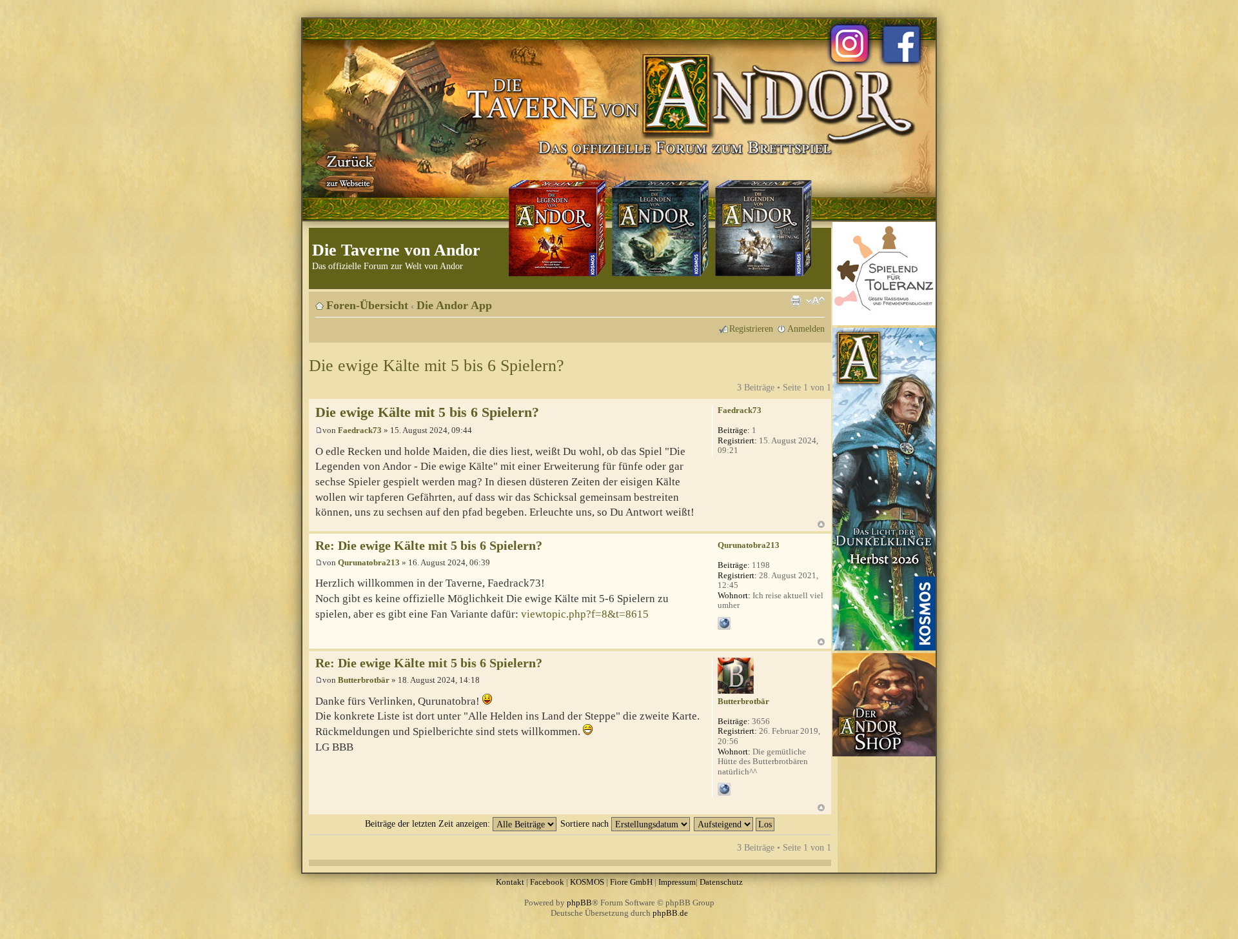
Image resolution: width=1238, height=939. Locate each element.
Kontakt (510, 882)
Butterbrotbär (363, 680)
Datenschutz (721, 882)
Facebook (547, 882)
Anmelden (806, 328)
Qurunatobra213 (369, 562)
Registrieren (751, 328)
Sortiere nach (585, 823)
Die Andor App (454, 305)
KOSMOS (587, 882)
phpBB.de (670, 913)
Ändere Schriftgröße (815, 301)
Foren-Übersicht (367, 305)
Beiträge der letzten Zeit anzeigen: (429, 823)
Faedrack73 (360, 430)
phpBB (579, 902)
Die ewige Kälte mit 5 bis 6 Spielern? (436, 365)
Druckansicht (796, 301)
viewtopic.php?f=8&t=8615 (585, 614)
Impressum (677, 882)
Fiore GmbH (631, 882)
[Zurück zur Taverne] (347, 169)
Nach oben (821, 524)
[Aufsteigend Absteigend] (735, 823)
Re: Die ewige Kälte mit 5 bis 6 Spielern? (428, 545)
